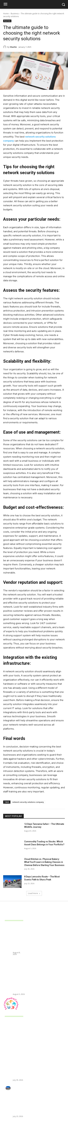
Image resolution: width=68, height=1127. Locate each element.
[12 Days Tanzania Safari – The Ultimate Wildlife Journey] (12, 829)
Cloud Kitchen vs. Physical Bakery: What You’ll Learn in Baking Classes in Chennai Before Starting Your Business (44, 862)
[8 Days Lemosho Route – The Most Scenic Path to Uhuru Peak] (12, 881)
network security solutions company (28, 802)
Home (6, 13)
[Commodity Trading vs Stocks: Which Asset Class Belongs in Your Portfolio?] (12, 846)
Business (15, 13)
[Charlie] (5, 47)
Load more (33, 893)
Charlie (13, 47)
